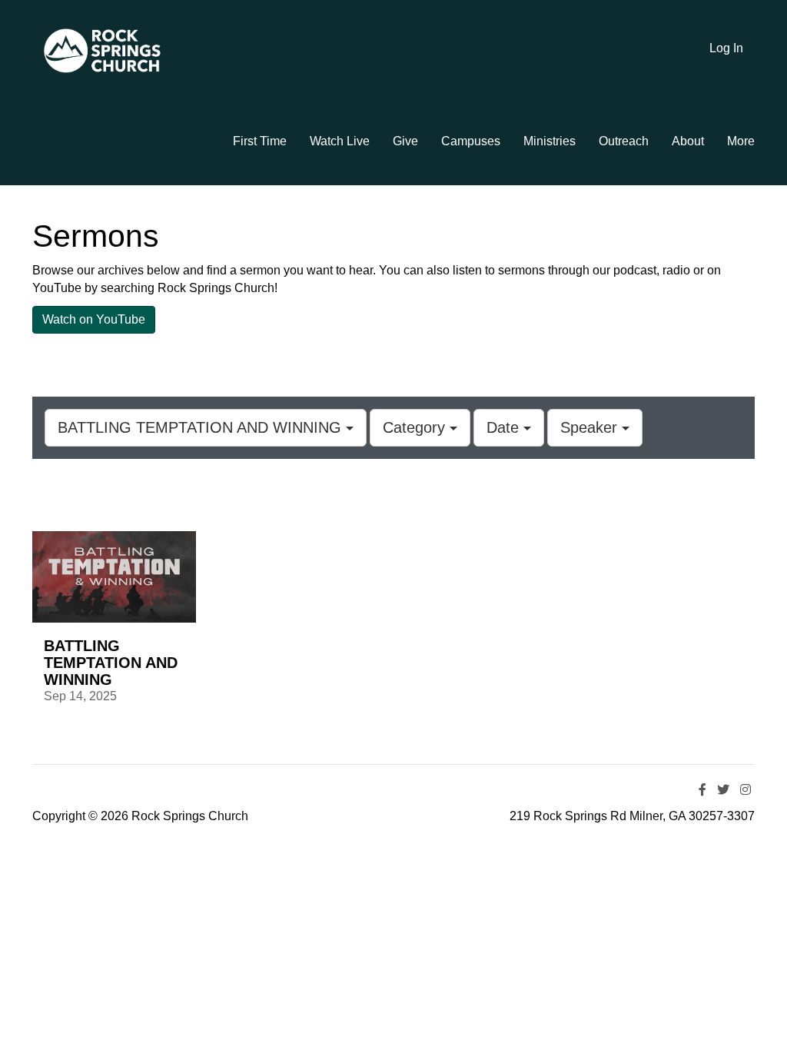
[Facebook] (702, 789)
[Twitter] (723, 789)
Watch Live (340, 141)
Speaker (591, 427)
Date (504, 427)
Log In (726, 48)
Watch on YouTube (93, 319)
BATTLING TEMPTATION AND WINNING (202, 427)
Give (405, 141)
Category (416, 427)
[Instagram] (745, 789)
